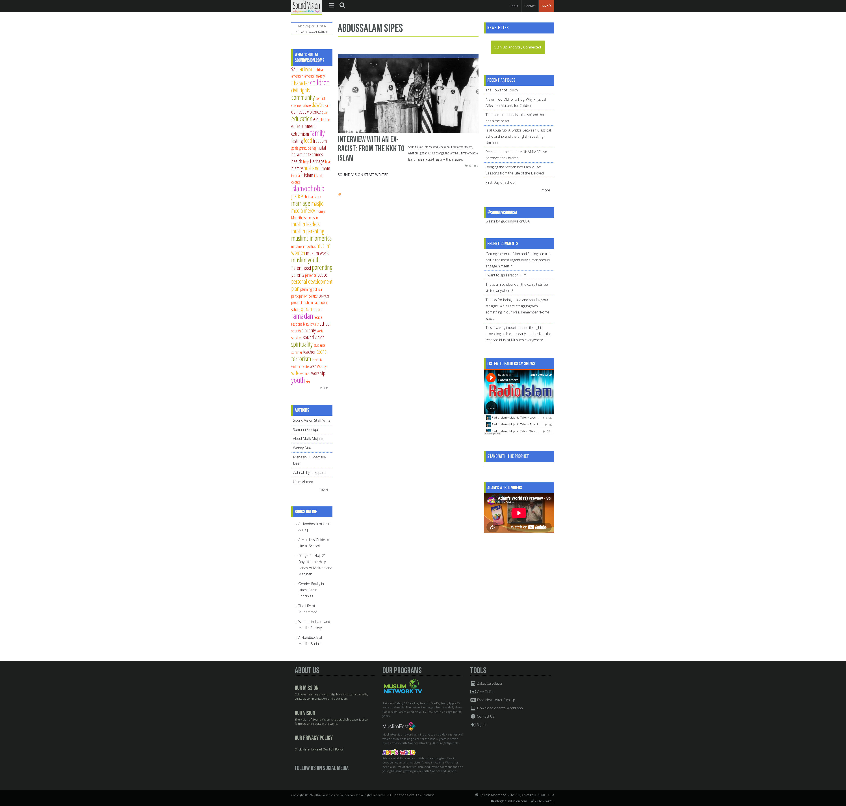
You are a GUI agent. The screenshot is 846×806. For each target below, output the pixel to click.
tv (321, 360)
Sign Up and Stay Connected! (518, 47)
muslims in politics (303, 246)
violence (296, 366)
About (514, 6)
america (309, 76)
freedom (320, 140)
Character (300, 83)
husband (312, 168)
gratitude (305, 148)
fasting (297, 140)
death (326, 105)
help (306, 162)
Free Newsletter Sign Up (495, 699)
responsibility (300, 324)
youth (298, 380)
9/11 (295, 69)
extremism (300, 133)
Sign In (481, 724)
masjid (317, 203)
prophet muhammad (305, 302)
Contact (530, 6)
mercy (309, 210)
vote (306, 366)
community (303, 97)
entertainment (303, 126)
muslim (314, 217)
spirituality (302, 344)
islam (308, 175)
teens (322, 351)
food (308, 140)
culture (306, 105)
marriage (300, 203)
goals (294, 148)
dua (324, 112)
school (325, 323)
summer (296, 352)
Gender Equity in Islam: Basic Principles (311, 589)
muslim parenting (307, 231)
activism (307, 69)
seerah (296, 331)
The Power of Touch (502, 90)
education (301, 118)
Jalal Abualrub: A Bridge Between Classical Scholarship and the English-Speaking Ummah (518, 136)
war (313, 366)
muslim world (318, 252)
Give (545, 6)
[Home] (306, 7)
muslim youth (305, 259)
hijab (328, 162)
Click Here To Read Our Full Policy (319, 749)
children (320, 82)
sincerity (309, 330)
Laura (317, 197)
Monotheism (299, 217)
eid (316, 119)
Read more (472, 166)
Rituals (314, 324)
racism (317, 309)
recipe (318, 317)
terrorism (301, 358)
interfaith (297, 175)
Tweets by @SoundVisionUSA (507, 221)
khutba (308, 197)
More (323, 387)
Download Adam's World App (499, 708)
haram (296, 154)
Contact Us (485, 716)
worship (318, 373)
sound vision (314, 337)
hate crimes (313, 154)
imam (325, 168)
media (297, 210)
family (317, 133)
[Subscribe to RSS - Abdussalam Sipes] (339, 195)
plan (295, 288)
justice (297, 196)
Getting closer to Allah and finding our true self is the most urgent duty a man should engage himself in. (518, 260)
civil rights (300, 90)
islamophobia (308, 188)
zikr (308, 381)
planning (306, 289)
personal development (311, 281)
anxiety (320, 76)
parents (297, 274)
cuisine (296, 105)
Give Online (485, 691)
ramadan (302, 316)
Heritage (317, 161)
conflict (320, 98)
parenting (322, 267)
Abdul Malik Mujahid (308, 438)
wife (295, 373)
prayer (324, 295)
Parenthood (301, 267)
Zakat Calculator (489, 683)
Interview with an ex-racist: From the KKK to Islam (371, 149)
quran (306, 309)
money (320, 211)
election (324, 119)
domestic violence (306, 111)
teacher (309, 351)
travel (315, 360)
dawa (317, 104)
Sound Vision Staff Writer (363, 174)
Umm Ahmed (303, 481)
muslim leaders (305, 224)
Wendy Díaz (302, 447)
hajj (314, 148)
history (297, 168)
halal (321, 147)
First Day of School (500, 182)
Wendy (322, 366)
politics (313, 296)
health (296, 161)
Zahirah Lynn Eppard (309, 472)
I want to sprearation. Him (506, 275)
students (319, 345)
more (324, 489)
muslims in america (311, 238)
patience (311, 275)
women (305, 373)
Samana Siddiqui (306, 429)
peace (322, 274)
